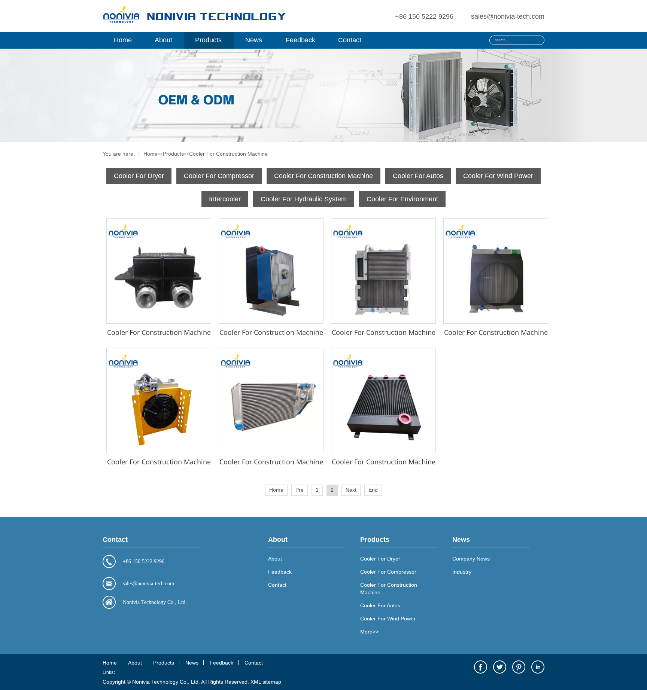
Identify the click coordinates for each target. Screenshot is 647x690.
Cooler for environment (402, 199)
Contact (349, 40)
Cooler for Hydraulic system (304, 199)
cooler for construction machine (228, 154)
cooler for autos (418, 176)
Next (351, 490)
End (373, 490)
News (253, 40)
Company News (471, 559)
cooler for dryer (139, 176)
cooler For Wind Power (498, 176)
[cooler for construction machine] (158, 271)
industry (461, 572)
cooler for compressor (219, 176)
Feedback (300, 40)
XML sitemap (265, 682)
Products (208, 40)
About (163, 40)
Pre (299, 490)
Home (123, 40)
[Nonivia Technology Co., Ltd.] (194, 23)
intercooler (225, 199)
